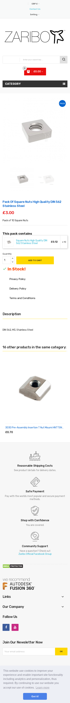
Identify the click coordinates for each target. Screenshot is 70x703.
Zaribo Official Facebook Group (35, 554)
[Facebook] (6, 627)
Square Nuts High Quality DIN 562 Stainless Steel (31, 242)
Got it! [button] (35, 696)
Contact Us (35, 9)
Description (12, 314)
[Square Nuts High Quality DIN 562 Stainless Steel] (8, 241)
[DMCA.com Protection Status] (13, 566)
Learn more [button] (42, 687)
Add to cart (35, 260)
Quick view (36, 428)
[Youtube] (15, 627)
